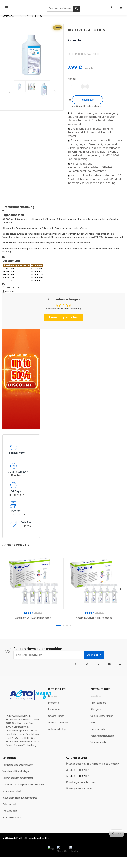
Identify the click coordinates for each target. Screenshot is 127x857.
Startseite (8, 15)
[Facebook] (76, 664)
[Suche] (76, 9)
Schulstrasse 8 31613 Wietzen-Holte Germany (93, 763)
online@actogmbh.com (82, 782)
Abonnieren (94, 654)
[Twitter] (87, 664)
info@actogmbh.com (80, 788)
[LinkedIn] (120, 664)
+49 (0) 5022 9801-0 (80, 770)
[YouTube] (110, 664)
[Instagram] (99, 664)
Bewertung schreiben (63, 317)
